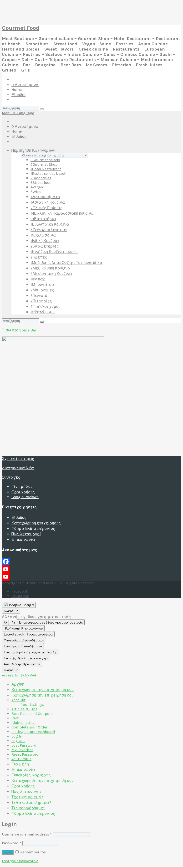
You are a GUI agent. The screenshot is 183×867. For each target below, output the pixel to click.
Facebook (19, 591)
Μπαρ (37, 279)
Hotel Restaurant (45, 169)
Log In (16, 736)
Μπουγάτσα (42, 284)
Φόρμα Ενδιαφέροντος (33, 528)
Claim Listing (23, 722)
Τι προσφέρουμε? (28, 808)
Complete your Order (29, 727)
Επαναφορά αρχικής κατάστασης (30, 652)
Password (11, 843)
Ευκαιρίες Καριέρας (31, 775)
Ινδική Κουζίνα (44, 240)
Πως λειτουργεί (26, 534)
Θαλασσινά (43, 235)
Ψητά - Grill (42, 312)
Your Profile (21, 759)
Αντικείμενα (25, 85)
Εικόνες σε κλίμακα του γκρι (26, 658)
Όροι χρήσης (23, 492)
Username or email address (27, 834)
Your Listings (32, 704)
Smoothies (40, 178)
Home (16, 89)
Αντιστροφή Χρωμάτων (22, 664)
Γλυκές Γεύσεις (46, 208)
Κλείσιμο (11, 611)
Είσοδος (18, 95)
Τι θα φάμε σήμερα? (31, 802)
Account (18, 700)
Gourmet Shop (44, 164)
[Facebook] (91, 561)
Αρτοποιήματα (45, 197)
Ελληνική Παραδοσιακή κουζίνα (62, 213)
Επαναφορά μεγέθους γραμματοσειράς (51, 622)
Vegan (36, 187)
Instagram (20, 595)
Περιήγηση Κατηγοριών (33, 150)
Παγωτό (38, 295)
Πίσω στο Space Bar (19, 330)
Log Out (18, 740)
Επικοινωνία (23, 539)
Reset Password (25, 754)
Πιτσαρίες (41, 301)
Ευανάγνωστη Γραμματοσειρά (28, 634)
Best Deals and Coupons (32, 713)
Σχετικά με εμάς (18, 458)
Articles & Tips (24, 709)
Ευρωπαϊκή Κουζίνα (49, 224)
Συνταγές (11, 477)
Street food (41, 182)
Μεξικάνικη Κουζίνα (50, 268)
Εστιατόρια (43, 219)
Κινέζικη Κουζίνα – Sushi (54, 251)
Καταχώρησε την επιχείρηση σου (42, 689)
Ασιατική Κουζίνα (47, 202)
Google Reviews (25, 497)
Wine (35, 191)
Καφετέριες (44, 246)
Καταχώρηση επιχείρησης (36, 523)
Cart (15, 718)
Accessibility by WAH (20, 675)
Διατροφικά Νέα (18, 468)
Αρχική (17, 684)
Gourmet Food (20, 28)
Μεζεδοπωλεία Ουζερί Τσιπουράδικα (66, 262)
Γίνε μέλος (22, 486)
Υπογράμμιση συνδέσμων (24, 640)
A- (5, 622)
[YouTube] (91, 569)
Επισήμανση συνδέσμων (23, 646)
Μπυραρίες (42, 290)
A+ (13, 622)
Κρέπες (38, 257)
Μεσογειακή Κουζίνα (51, 273)
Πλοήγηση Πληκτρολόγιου (23, 628)
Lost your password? (20, 861)
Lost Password (23, 745)
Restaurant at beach (48, 173)
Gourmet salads (45, 160)
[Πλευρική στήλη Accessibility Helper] (19, 605)
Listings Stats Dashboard (33, 731)
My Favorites (22, 750)
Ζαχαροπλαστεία (48, 229)
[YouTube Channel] (91, 577)
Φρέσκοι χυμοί (45, 306)
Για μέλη (20, 764)
